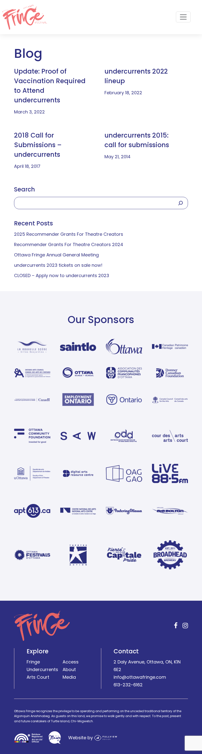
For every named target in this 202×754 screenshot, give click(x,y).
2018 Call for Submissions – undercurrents (38, 145)
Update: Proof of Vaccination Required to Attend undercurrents (49, 86)
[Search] (180, 203)
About (69, 669)
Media (69, 677)
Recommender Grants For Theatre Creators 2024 (68, 244)
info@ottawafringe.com (140, 677)
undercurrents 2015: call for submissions (136, 140)
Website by (81, 737)
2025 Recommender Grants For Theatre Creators (68, 234)
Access (71, 662)
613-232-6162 (128, 684)
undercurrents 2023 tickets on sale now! (58, 265)
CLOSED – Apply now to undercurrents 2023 (61, 275)
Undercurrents (42, 669)
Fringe (33, 662)
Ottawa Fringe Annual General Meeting (56, 255)
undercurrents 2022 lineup (136, 76)
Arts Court (38, 677)
